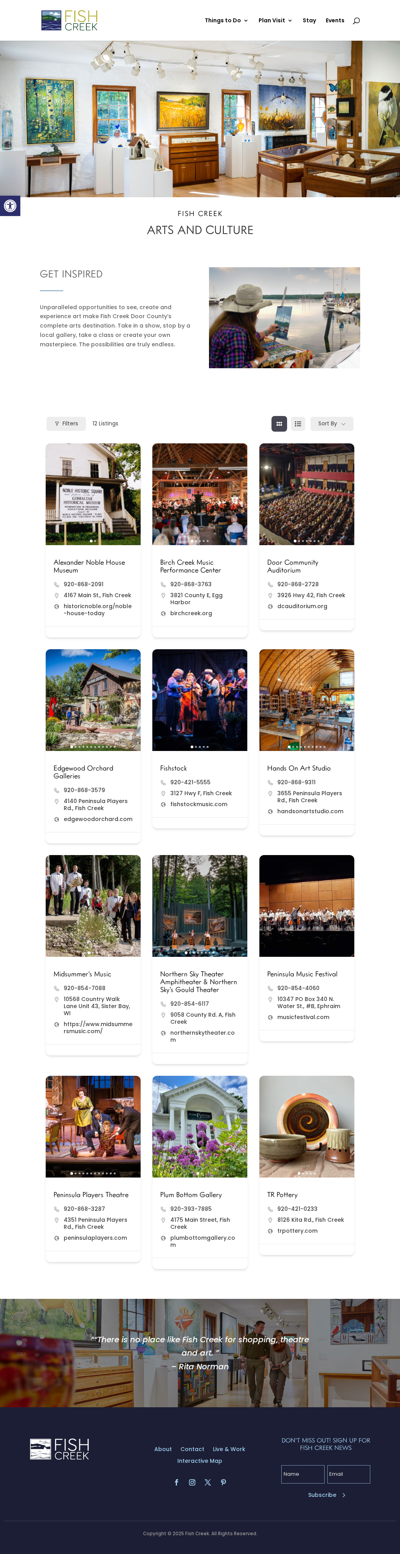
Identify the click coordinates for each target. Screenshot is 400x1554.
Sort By (327, 423)
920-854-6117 (189, 1003)
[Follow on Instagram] (192, 1482)
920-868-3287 (84, 1208)
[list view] (298, 424)
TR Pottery (282, 1194)
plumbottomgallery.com (202, 1241)
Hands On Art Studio (299, 767)
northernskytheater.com (202, 1036)
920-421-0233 (297, 1208)
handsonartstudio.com (310, 811)
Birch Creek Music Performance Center (190, 566)
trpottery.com (297, 1230)
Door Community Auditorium (292, 566)
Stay (309, 21)
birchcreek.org (191, 613)
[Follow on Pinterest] (223, 1482)
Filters (70, 423)
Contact (192, 1449)
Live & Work (229, 1449)
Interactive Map (199, 1461)
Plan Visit (272, 21)
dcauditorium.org (302, 606)
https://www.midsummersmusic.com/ (98, 1028)
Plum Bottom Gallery (191, 1194)
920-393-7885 (191, 1208)
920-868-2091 (84, 584)
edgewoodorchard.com (98, 819)
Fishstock (173, 767)
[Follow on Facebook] (176, 1482)
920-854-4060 (298, 988)
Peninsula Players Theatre (91, 1194)
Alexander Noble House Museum (89, 566)
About (163, 1449)
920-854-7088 (84, 988)
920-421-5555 (190, 782)
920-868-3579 (84, 790)
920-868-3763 (191, 584)
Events (335, 21)
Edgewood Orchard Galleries (83, 771)
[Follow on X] (208, 1482)
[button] (10, 206)
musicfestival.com (303, 1017)
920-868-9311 (296, 782)
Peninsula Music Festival (302, 973)
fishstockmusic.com (198, 804)
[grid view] (279, 424)
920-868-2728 (298, 584)
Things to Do (223, 21)
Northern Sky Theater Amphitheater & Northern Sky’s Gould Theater (198, 981)
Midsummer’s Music (82, 973)
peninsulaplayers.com (95, 1237)
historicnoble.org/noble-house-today (98, 610)
